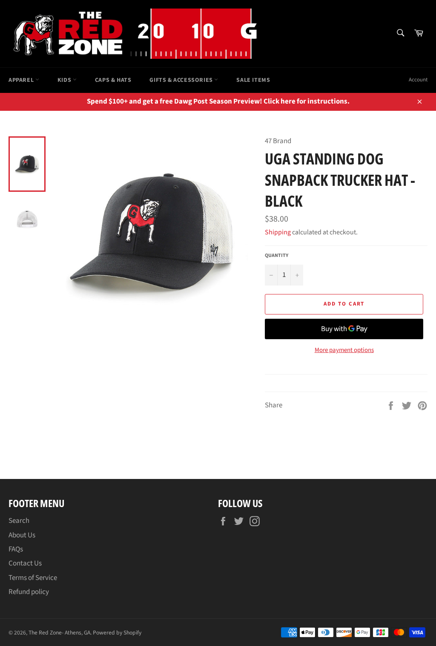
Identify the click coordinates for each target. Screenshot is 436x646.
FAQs (16, 549)
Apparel (22, 80)
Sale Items (253, 80)
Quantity (276, 255)
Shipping (278, 232)
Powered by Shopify (117, 633)
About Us (22, 535)
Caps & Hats (113, 80)
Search (19, 521)
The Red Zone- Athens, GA (59, 633)
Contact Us (25, 563)
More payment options (344, 350)
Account (418, 80)
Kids (65, 80)
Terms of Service (33, 578)
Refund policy (29, 592)
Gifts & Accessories (181, 80)
